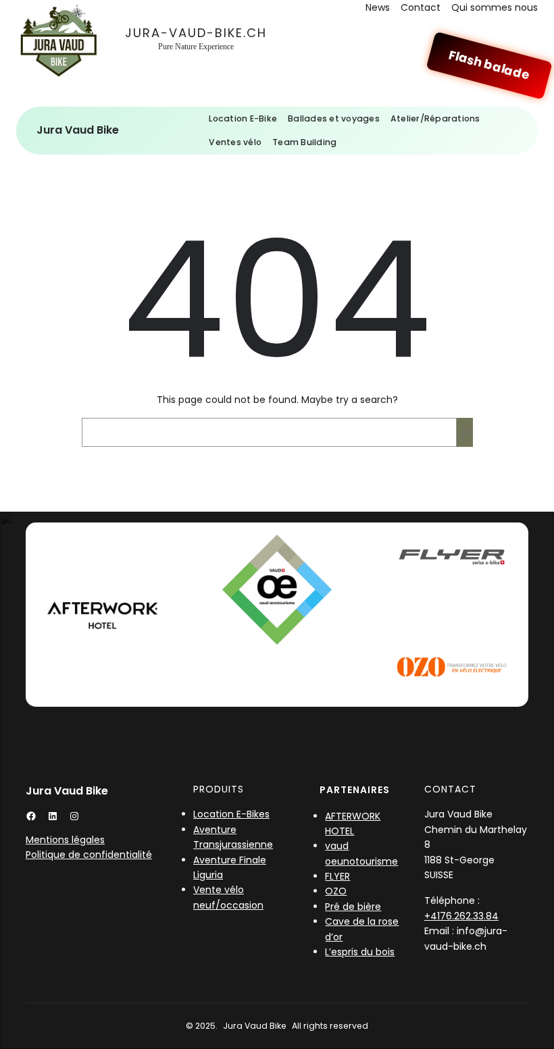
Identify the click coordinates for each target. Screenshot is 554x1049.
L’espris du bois (360, 952)
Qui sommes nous (494, 7)
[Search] (465, 432)
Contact (420, 7)
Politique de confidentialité (89, 854)
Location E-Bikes (231, 814)
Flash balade (489, 65)
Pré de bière (353, 906)
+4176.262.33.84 (461, 916)
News (378, 7)
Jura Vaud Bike (77, 130)
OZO (336, 891)
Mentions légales (65, 839)
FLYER (337, 876)
